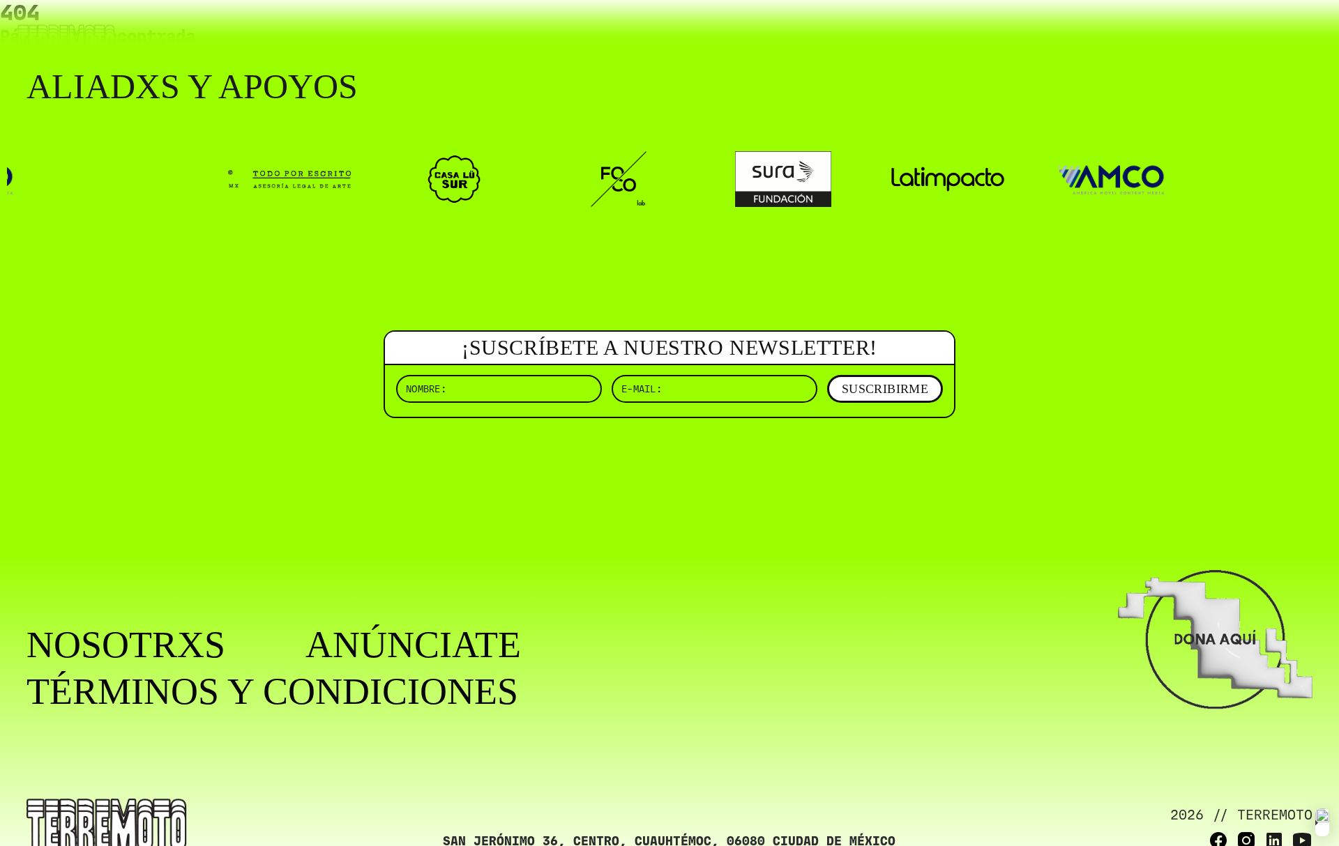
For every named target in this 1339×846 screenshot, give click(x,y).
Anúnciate (413, 645)
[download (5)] (1322, 822)
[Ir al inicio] (66, 39)
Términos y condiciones (272, 691)
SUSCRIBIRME (885, 389)
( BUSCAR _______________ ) (1081, 31)
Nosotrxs (126, 645)
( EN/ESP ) (1262, 31)
